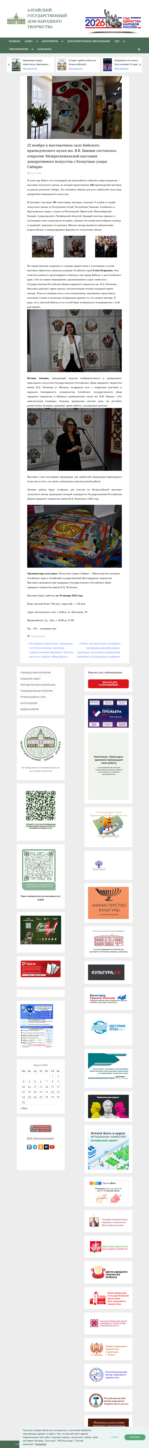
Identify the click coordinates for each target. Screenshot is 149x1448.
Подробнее (40, 1444)
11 (29, 1086)
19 (35, 1091)
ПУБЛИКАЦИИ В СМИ (33, 696)
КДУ (117, 41)
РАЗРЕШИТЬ (135, 1437)
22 (52, 1091)
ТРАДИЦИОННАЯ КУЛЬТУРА (36, 690)
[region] (110, 18)
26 (35, 1096)
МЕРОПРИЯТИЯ (18, 49)
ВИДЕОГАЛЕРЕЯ (29, 709)
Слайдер (120, 68)
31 (23, 1101)
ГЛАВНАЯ (14, 41)
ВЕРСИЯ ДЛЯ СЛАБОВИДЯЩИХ (108, 683)
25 (29, 1096)
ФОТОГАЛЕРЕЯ (28, 703)
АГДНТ (29, 41)
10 (23, 1086)
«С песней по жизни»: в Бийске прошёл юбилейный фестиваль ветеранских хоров (83, 62)
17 (23, 1091)
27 (40, 1096)
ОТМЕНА (115, 1437)
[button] (31, 536)
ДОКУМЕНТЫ (50, 41)
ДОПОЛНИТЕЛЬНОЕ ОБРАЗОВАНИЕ (88, 41)
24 (23, 1096)
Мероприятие (32, 68)
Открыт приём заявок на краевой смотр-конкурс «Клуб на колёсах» (129, 62)
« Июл (23, 1107)
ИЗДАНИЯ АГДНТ (30, 678)
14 (46, 1086)
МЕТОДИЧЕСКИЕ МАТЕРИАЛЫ (37, 684)
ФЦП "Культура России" (41, 1138)
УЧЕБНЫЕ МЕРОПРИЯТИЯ (35, 672)
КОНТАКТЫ (44, 49)
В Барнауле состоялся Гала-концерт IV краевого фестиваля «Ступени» (39, 62)
